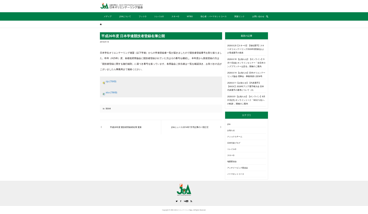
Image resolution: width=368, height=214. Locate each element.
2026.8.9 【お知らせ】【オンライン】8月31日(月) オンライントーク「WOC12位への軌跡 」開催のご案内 (246, 100)
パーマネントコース (235, 174)
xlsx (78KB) (111, 92)
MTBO (190, 16)
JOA (228, 124)
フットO (142, 16)
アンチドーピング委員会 (237, 167)
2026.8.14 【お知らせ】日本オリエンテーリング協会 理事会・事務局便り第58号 (246, 74)
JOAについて (125, 16)
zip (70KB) (111, 81)
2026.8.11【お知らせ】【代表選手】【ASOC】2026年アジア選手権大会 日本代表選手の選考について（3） (245, 86)
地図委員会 (232, 161)
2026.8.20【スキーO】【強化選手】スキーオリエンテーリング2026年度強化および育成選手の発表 (245, 49)
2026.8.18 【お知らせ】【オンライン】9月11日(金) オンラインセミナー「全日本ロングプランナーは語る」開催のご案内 (246, 63)
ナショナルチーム (234, 136)
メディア (108, 16)
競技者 (108, 108)
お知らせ (231, 130)
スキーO (175, 16)
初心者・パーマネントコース (214, 16)
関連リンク (239, 16)
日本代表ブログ (233, 143)
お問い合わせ (258, 16)
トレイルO (159, 16)
